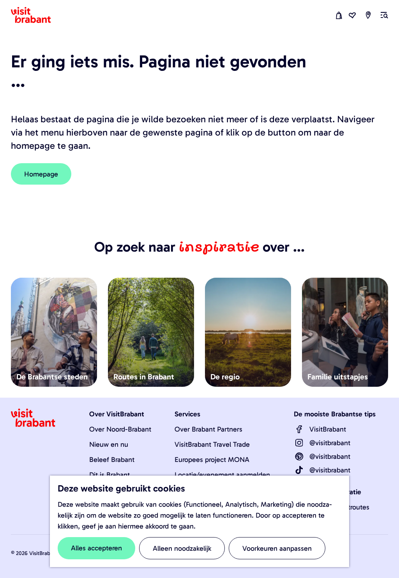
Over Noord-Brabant (120, 429)
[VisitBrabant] (299, 429)
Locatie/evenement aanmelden (222, 475)
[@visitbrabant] (299, 442)
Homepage (41, 174)
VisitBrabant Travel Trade (212, 444)
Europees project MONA (212, 459)
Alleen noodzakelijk (182, 548)
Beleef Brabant (111, 459)
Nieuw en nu (108, 444)
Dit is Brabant (109, 475)
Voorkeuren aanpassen (277, 548)
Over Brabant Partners (208, 429)
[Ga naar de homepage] (35, 15)
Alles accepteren (96, 548)
